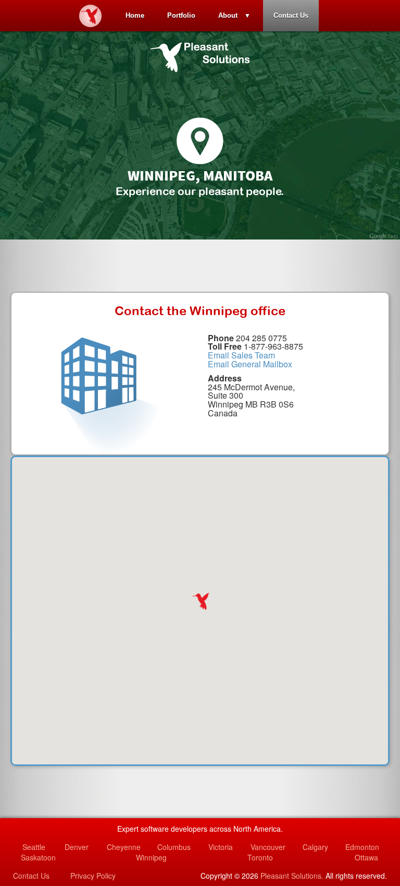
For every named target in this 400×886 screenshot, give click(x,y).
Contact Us (290, 15)
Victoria (220, 847)
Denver (77, 847)
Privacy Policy (93, 875)
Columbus (174, 847)
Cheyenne (124, 847)
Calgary (315, 847)
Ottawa (366, 857)
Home (135, 15)
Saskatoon (38, 857)
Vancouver (268, 847)
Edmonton (362, 847)
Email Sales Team (241, 355)
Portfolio (181, 15)
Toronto (260, 857)
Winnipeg (151, 857)
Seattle (33, 847)
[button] (200, 601)
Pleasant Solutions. (291, 875)
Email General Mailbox (250, 364)
